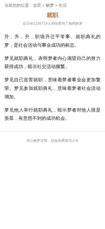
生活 (63, 5)
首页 (37, 5)
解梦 (50, 5)
